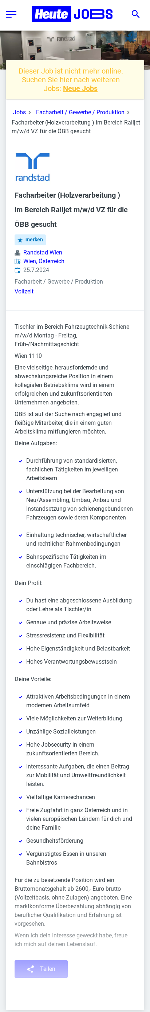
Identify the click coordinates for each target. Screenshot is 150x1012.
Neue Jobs (80, 88)
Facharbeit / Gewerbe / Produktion (80, 112)
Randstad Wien (42, 252)
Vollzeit (24, 291)
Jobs (19, 112)
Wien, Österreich (43, 261)
